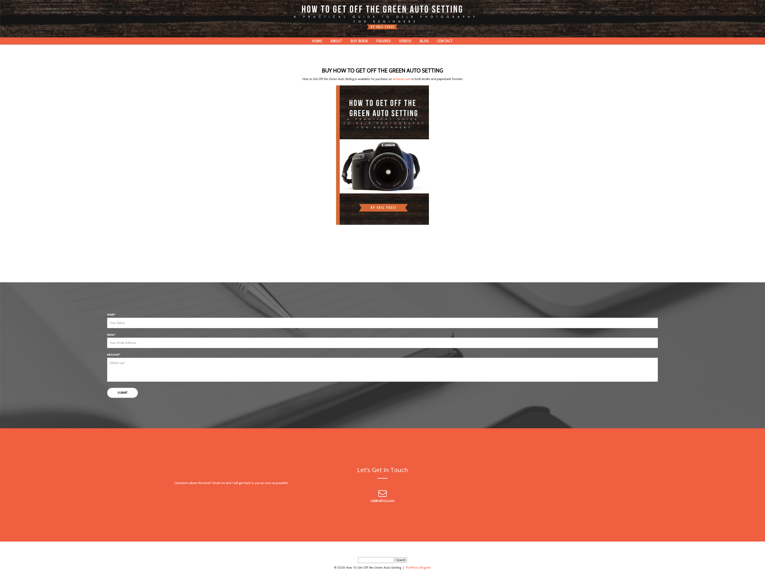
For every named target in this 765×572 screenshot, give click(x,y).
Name (110, 314)
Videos (405, 40)
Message (113, 354)
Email (110, 334)
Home (317, 40)
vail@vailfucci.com (382, 500)
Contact (445, 40)
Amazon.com (402, 79)
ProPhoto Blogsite (418, 567)
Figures (383, 40)
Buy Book (359, 40)
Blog (424, 40)
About (336, 40)
